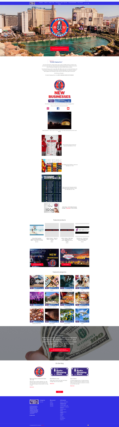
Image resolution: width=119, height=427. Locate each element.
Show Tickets (51, 323)
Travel (82, 323)
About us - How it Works (64, 401)
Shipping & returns (63, 409)
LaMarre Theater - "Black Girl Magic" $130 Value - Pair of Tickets (52, 239)
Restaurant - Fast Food (51, 306)
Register (51, 401)
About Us (46, 2)
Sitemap (61, 410)
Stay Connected (80, 2)
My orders (51, 403)
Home (37, 2)
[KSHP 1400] (32, 3)
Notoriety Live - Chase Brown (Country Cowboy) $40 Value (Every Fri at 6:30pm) (82, 239)
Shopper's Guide (51, 2)
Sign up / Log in (87, 0)
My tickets (51, 404)
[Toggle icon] (85, 3)
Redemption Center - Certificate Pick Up (63, 404)
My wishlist (51, 405)
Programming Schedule (72, 2)
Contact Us (62, 419)
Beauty (52, 290)
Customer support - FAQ (64, 405)
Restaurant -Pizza (67, 306)
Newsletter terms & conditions (63, 412)
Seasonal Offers (67, 323)
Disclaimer (61, 414)
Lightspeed (42, 425)
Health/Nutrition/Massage (67, 290)
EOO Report (62, 416)
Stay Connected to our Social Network (59, 48)
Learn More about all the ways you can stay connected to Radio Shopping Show (59, 350)
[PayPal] (88, 425)
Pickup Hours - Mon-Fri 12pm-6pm (61, 2)
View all (59, 391)
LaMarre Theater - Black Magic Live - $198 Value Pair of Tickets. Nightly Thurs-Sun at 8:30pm (67, 240)
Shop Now (41, 401)
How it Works (73, 378)
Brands (59, 4)
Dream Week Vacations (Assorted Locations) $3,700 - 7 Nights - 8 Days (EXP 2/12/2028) (37, 239)
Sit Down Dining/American (82, 306)
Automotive (36, 290)
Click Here (68, 208)
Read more (32, 387)
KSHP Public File (62, 418)
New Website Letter (54, 378)
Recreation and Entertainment (37, 306)
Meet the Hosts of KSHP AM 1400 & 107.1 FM (38, 379)
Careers (61, 415)
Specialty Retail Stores (36, 323)
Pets (82, 290)
